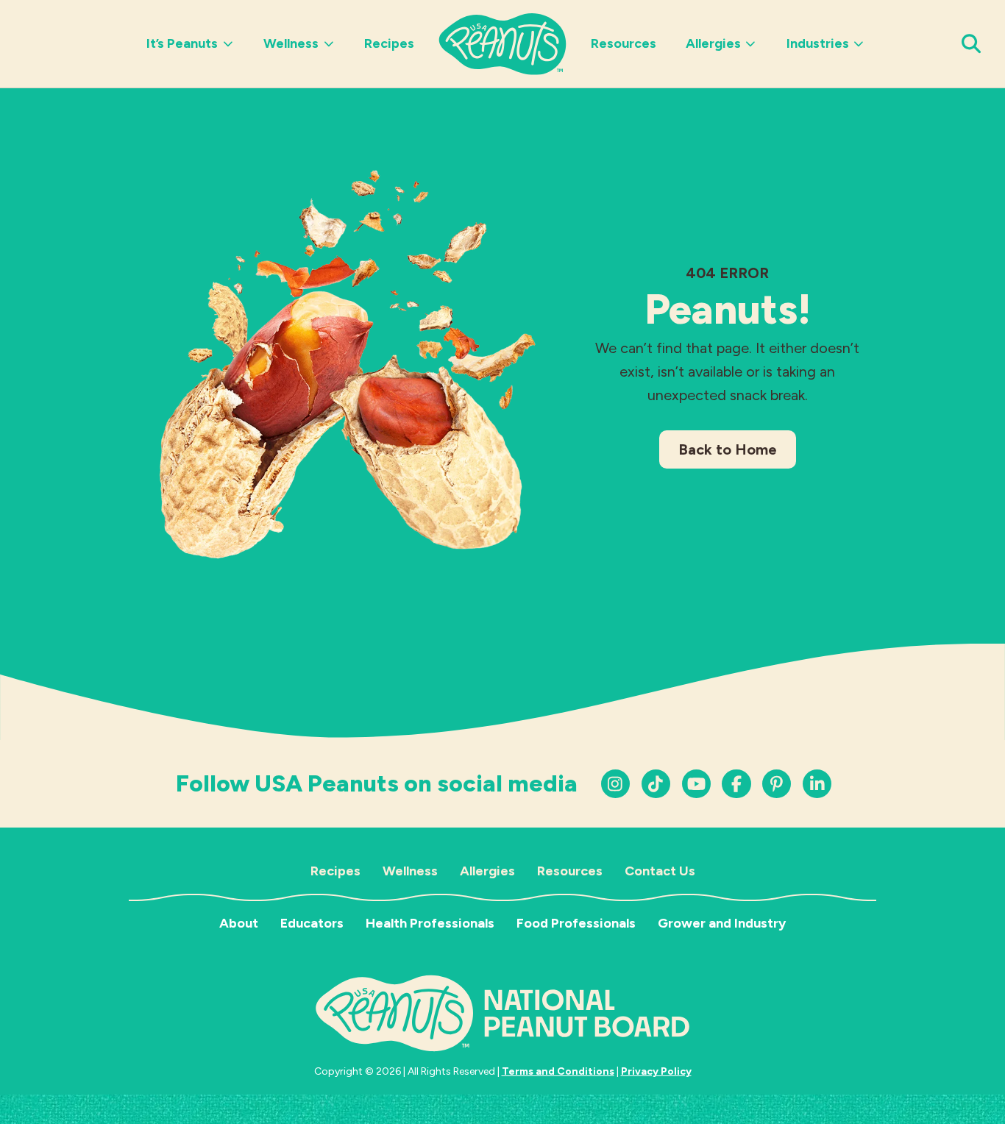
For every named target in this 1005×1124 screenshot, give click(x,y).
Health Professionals (430, 923)
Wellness (291, 43)
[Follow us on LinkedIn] (776, 783)
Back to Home (727, 449)
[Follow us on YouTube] (696, 783)
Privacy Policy (656, 1071)
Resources (623, 43)
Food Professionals (576, 923)
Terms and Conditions (558, 1071)
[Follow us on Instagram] (615, 783)
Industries (817, 43)
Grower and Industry (722, 923)
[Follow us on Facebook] (736, 783)
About (238, 923)
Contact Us (660, 871)
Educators (312, 923)
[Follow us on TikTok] (656, 783)
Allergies (713, 43)
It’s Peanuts (182, 43)
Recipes (389, 43)
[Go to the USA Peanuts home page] (502, 42)
